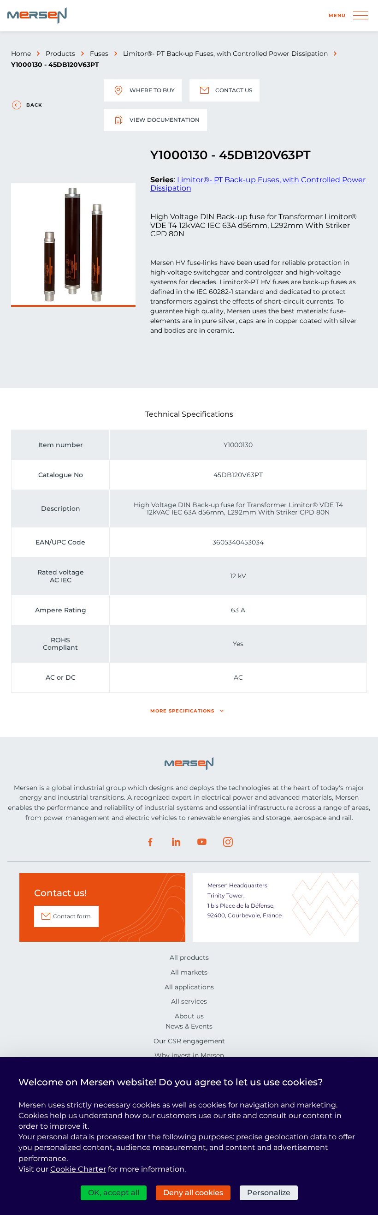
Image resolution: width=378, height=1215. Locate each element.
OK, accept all (113, 1192)
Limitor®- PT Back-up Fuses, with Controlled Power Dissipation (225, 53)
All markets (189, 972)
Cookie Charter (78, 1169)
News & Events (189, 1026)
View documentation (165, 119)
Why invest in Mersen (189, 1055)
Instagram (228, 842)
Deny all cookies (193, 1192)
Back (34, 105)
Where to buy (152, 90)
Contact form (72, 916)
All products (189, 957)
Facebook (150, 842)
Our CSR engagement (189, 1041)
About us (189, 1016)
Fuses (99, 53)
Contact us (233, 90)
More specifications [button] (182, 711)
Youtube (202, 842)
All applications (189, 987)
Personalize (268, 1192)
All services (189, 1001)
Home (21, 53)
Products (60, 53)
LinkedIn (176, 842)
